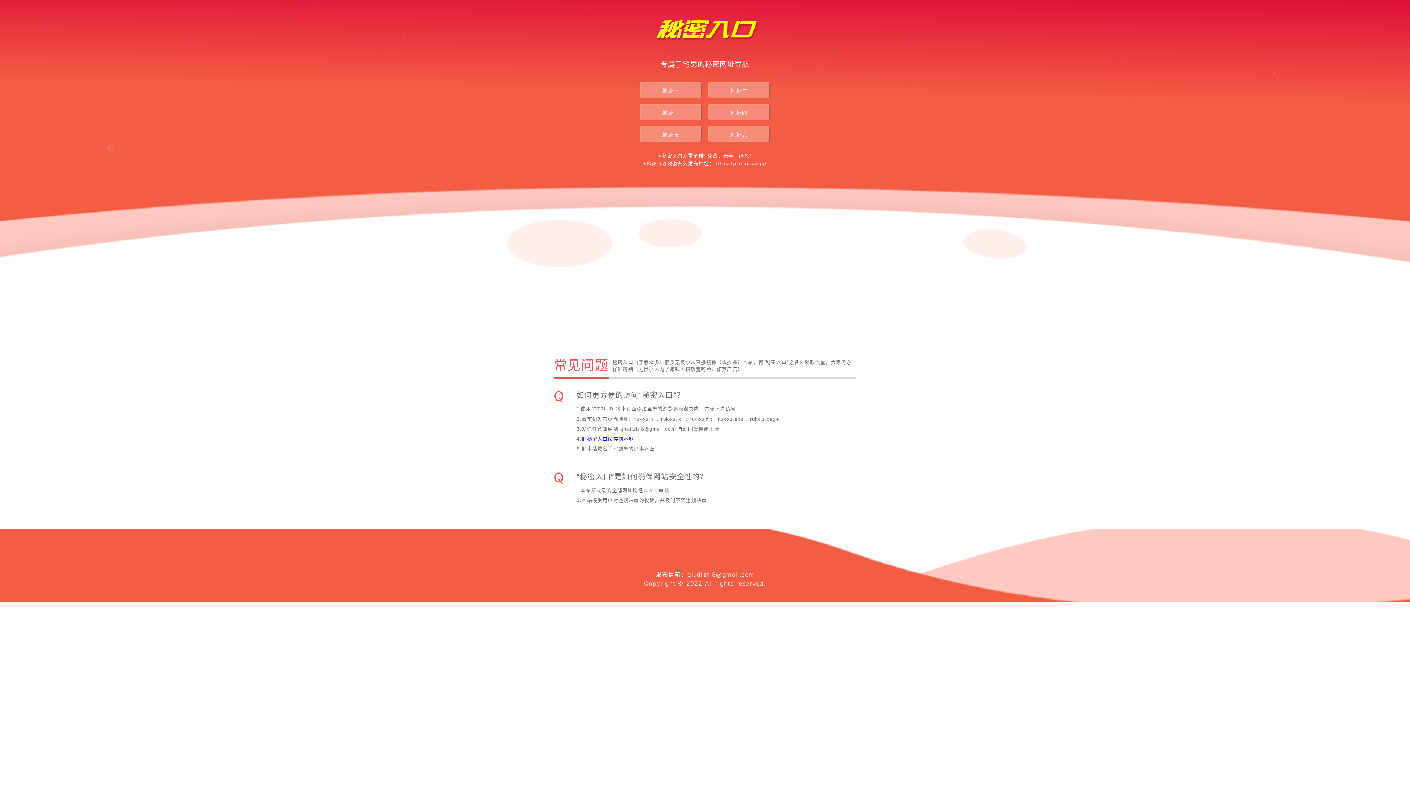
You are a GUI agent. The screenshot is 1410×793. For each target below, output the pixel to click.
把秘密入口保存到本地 (608, 439)
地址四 (739, 112)
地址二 (739, 90)
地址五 (671, 134)
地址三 (671, 112)
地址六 (739, 134)
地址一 (671, 90)
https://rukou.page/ (741, 163)
